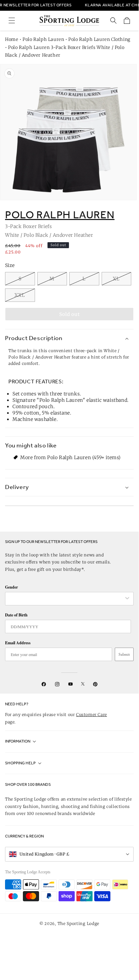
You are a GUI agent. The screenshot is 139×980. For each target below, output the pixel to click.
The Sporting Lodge (79, 923)
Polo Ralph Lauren (43, 39)
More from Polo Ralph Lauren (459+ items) (70, 457)
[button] (12, 20)
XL (116, 279)
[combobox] (66, 598)
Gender (11, 587)
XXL (19, 295)
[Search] (113, 20)
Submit (124, 654)
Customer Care (91, 714)
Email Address (18, 643)
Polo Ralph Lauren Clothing (99, 39)
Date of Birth (16, 615)
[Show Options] (127, 598)
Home (11, 39)
